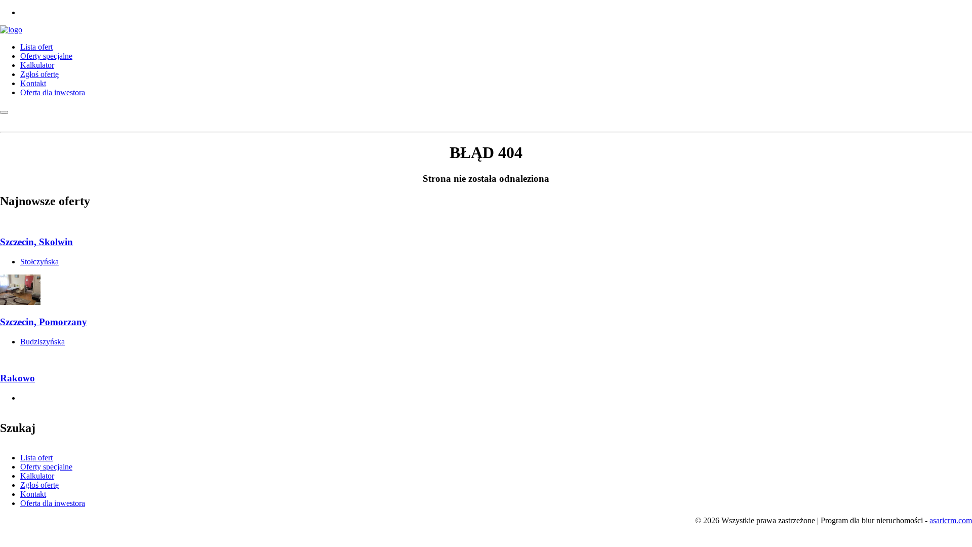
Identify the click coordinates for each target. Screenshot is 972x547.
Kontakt (33, 83)
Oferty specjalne (46, 56)
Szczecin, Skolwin (36, 242)
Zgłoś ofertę (39, 74)
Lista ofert (36, 47)
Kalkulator (37, 65)
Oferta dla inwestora (52, 92)
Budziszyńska (42, 341)
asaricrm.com (950, 520)
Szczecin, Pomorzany (43, 322)
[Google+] (23, 12)
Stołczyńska (39, 261)
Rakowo (17, 378)
